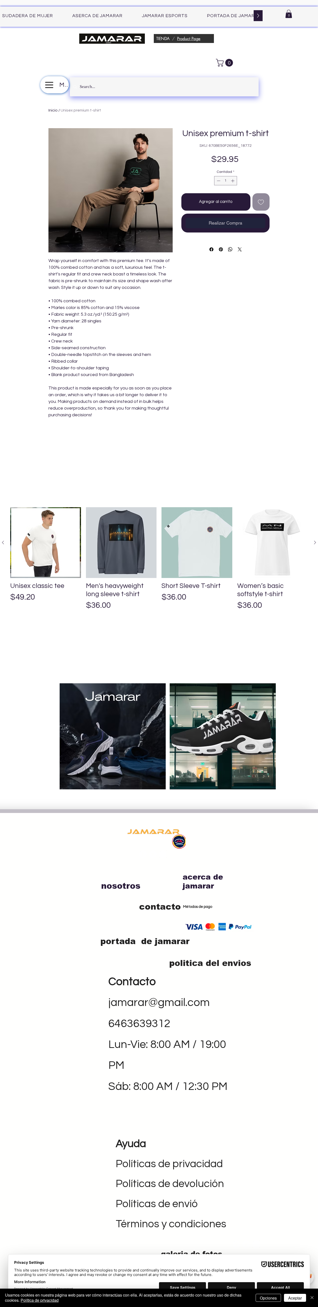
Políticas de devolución (170, 1183)
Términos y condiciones (171, 1224)
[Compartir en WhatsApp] (230, 249)
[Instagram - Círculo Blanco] (162, 854)
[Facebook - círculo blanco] (143, 854)
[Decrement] (218, 180)
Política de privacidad (40, 1300)
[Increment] (233, 180)
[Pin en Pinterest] (221, 249)
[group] (159, 567)
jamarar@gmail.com (159, 1002)
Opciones (268, 1298)
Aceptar (295, 1298)
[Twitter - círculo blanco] (153, 854)
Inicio (53, 110)
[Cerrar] (312, 1298)
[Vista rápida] (45, 542)
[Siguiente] (315, 542)
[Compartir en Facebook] (211, 249)
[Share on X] (240, 249)
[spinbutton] (225, 180)
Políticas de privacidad (169, 1163)
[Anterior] (3, 542)
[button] (288, 14)
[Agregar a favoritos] (261, 202)
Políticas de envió (157, 1203)
